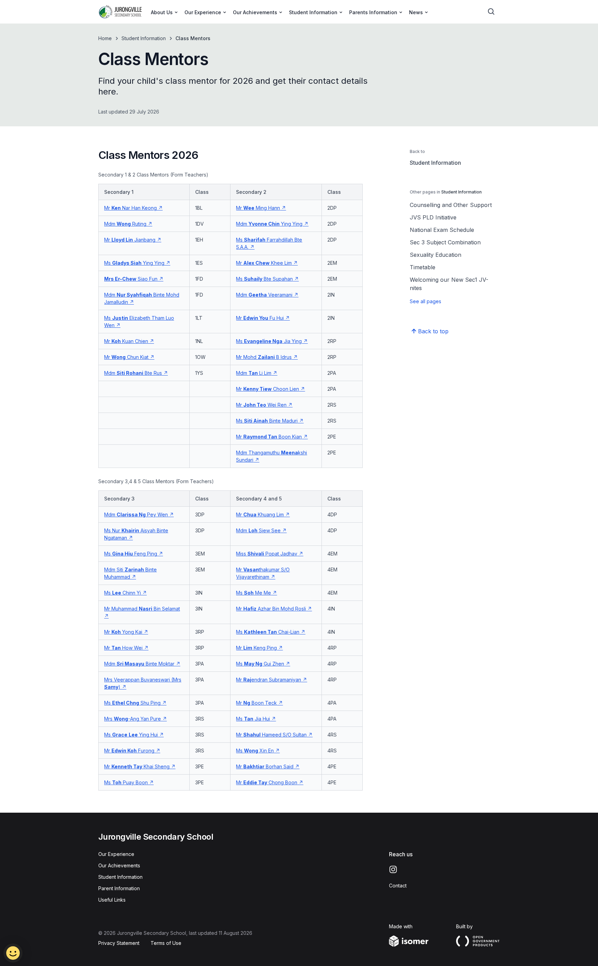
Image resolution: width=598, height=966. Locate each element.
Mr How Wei (123, 648)
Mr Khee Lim (264, 263)
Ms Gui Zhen (260, 664)
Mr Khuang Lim (260, 514)
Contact (398, 885)
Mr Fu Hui (260, 318)
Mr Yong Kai (123, 632)
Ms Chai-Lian (267, 632)
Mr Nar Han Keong (130, 208)
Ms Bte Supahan (264, 279)
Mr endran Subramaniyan (268, 680)
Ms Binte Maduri (267, 421)
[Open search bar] (491, 11)
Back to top (433, 331)
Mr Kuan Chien (126, 341)
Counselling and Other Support (451, 204)
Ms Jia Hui (253, 719)
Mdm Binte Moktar (139, 664)
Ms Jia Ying (269, 341)
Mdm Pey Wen (136, 514)
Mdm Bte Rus (133, 373)
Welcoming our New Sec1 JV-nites (449, 283)
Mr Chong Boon (266, 782)
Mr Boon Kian (269, 437)
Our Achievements (119, 865)
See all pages (425, 301)
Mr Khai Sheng (137, 766)
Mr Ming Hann (258, 208)
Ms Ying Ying (134, 263)
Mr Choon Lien (267, 389)
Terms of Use (166, 943)
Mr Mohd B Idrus (264, 357)
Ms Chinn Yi (122, 593)
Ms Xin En (255, 750)
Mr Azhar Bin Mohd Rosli (271, 609)
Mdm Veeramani (264, 295)
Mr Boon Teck (256, 703)
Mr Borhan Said (264, 766)
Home (105, 38)
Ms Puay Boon (126, 782)
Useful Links (112, 900)
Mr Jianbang (129, 240)
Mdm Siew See (258, 530)
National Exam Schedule (442, 229)
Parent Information (119, 888)
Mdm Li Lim (253, 373)
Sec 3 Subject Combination (445, 242)
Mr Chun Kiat (126, 357)
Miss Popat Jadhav (266, 554)
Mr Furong (129, 750)
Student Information (143, 38)
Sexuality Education (435, 254)
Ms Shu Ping (132, 703)
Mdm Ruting (125, 224)
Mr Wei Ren (261, 405)
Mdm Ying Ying (269, 224)
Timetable (422, 267)
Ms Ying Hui (131, 735)
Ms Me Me (253, 593)
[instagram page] (393, 869)
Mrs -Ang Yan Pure (132, 719)
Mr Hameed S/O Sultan (271, 735)
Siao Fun (130, 279)
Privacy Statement (118, 943)
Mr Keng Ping (256, 648)
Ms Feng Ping (130, 554)
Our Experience (116, 854)
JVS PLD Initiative (433, 217)
